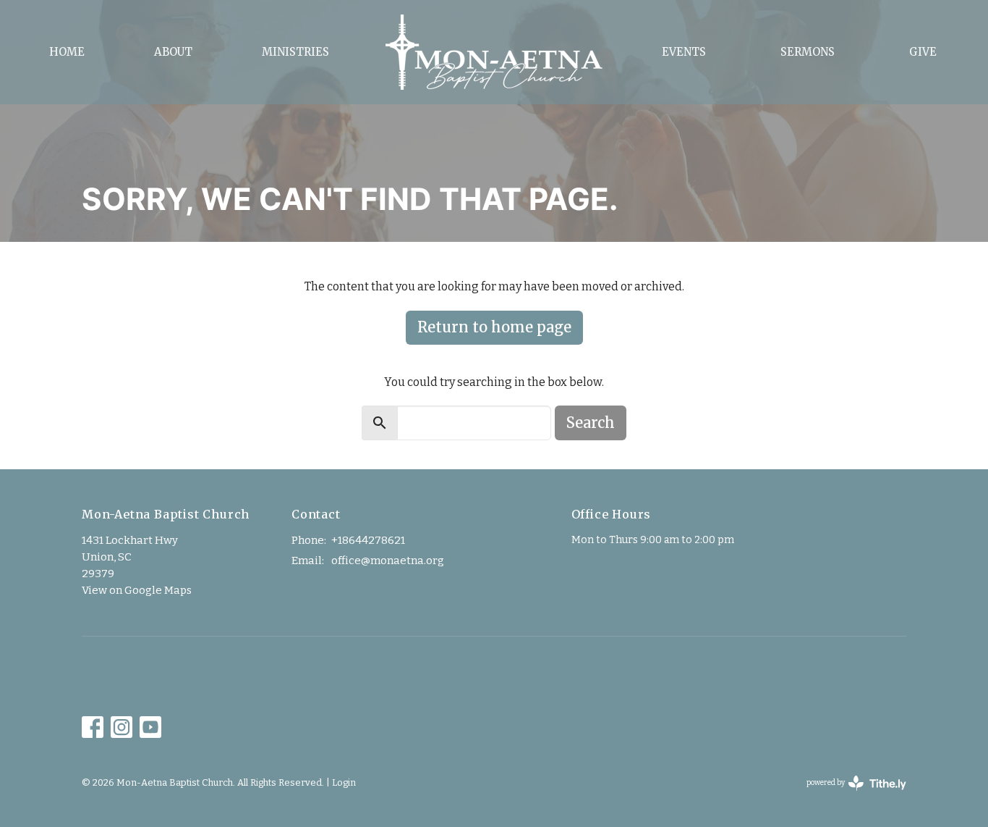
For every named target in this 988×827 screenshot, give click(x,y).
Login (344, 782)
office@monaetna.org (387, 560)
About (173, 52)
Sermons (807, 52)
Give (923, 52)
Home (67, 52)
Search (590, 423)
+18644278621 (368, 540)
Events (684, 52)
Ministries (295, 52)
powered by (848, 795)
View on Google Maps (137, 590)
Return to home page (494, 327)
